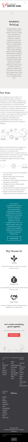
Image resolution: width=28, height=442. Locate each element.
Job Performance (22, 385)
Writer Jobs (12, 377)
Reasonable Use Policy (14, 374)
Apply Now (12, 362)
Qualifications (14, 365)
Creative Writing (4, 411)
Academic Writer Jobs (13, 29)
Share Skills (21, 377)
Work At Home (21, 373)
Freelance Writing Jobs (22, 369)
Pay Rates (14, 367)
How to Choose (13, 370)
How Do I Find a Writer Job (5, 416)
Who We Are (21, 364)
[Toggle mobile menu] (25, 2)
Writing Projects (4, 402)
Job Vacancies (22, 381)
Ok (14, 439)
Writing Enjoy (4, 398)
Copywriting (5, 408)
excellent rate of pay (15, 74)
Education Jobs (5, 405)
